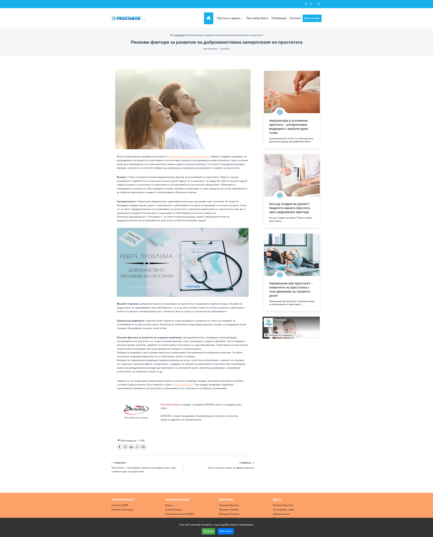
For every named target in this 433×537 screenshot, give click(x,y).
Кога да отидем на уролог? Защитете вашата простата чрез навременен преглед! (289, 208)
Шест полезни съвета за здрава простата (231, 465)
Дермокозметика (281, 514)
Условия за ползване (122, 509)
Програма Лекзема (228, 509)
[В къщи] (171, 35)
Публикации (279, 18)
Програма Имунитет (229, 505)
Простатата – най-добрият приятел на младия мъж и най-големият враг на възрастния (143, 467)
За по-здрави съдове (283, 509)
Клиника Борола (173, 509)
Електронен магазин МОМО (179, 514)
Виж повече (226, 531)
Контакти (295, 18)
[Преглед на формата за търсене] (318, 4)
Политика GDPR (119, 505)
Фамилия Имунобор (283, 505)
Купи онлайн (312, 18)
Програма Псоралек (229, 514)
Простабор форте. (183, 384)
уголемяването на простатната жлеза (189, 156)
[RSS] (311, 4)
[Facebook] (306, 4)
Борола (169, 505)
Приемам (208, 531)
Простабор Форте (257, 18)
